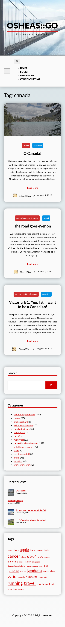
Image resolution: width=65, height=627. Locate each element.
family (28, 561)
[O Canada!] (11, 492)
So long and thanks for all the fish (31, 510)
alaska (16, 550)
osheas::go (32, 25)
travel (26, 145)
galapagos (36, 562)
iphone (13, 570)
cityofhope (35, 556)
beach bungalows (36, 550)
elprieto (12, 561)
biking (47, 550)
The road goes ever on (32, 226)
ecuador (47, 557)
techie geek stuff (22, 454)
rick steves (31, 576)
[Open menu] (7, 71)
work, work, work (22, 464)
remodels (21, 577)
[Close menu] (17, 61)
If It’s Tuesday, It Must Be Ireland (31, 520)
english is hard (21, 421)
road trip (42, 576)
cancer (17, 418)
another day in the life (24, 414)
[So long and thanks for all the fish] (11, 512)
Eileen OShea (25, 196)
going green (19, 432)
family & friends (22, 429)
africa (10, 550)
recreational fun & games (27, 218)
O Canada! (32, 153)
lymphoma (34, 571)
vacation (38, 145)
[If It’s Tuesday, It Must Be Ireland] (11, 522)
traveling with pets (46, 584)
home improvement (34, 566)
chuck (23, 557)
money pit (19, 439)
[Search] (51, 385)
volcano (21, 589)
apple (24, 549)
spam (16, 450)
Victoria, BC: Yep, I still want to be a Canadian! (32, 304)
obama (53, 571)
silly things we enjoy (23, 446)
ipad (46, 565)
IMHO (17, 436)
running (15, 583)
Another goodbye (15, 500)
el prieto (20, 562)
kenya (23, 571)
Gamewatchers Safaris (16, 566)
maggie (46, 571)
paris (12, 576)
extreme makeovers (23, 425)
